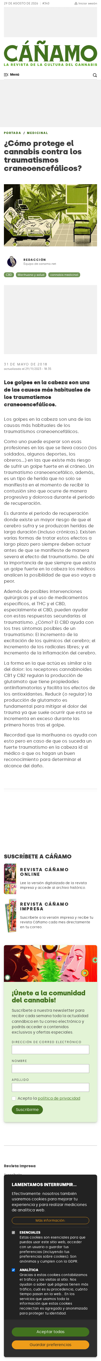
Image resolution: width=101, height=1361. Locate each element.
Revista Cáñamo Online (44, 872)
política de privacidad (59, 1098)
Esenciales (30, 1232)
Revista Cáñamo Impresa (44, 907)
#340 (45, 3)
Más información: (50, 1220)
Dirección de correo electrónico (47, 1042)
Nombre (19, 1061)
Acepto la (49, 1098)
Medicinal (37, 133)
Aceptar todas (50, 1331)
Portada (12, 133)
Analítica (29, 1270)
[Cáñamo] (50, 55)
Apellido (20, 1080)
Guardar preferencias (50, 1344)
